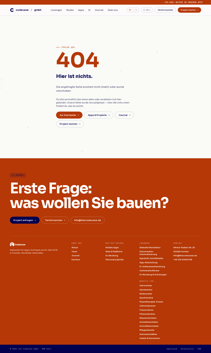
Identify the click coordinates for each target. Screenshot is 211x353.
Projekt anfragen (24, 220)
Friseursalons (146, 310)
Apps (81, 10)
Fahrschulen (145, 285)
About (75, 247)
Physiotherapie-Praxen (151, 301)
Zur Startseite (69, 115)
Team (74, 251)
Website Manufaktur (149, 247)
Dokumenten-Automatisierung (148, 253)
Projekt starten (189, 10)
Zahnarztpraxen (147, 305)
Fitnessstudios (147, 314)
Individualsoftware (149, 270)
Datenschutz (187, 349)
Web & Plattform (114, 251)
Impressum (172, 349)
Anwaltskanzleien (148, 322)
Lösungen (56, 10)
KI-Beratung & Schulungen (153, 274)
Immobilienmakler (149, 326)
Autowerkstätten (148, 334)
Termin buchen (165, 10)
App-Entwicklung (148, 262)
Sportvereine (146, 297)
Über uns (113, 10)
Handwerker (145, 289)
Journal (99, 10)
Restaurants (145, 293)
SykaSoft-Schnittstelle (151, 258)
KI (89, 10)
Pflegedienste (146, 330)
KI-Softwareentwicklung (152, 266)
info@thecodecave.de (87, 220)
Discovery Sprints (115, 259)
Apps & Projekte (99, 115)
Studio (70, 10)
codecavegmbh (28, 10)
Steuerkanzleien (147, 318)
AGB (199, 349)
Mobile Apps (112, 247)
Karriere (76, 259)
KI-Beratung (112, 255)
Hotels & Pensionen (149, 338)
